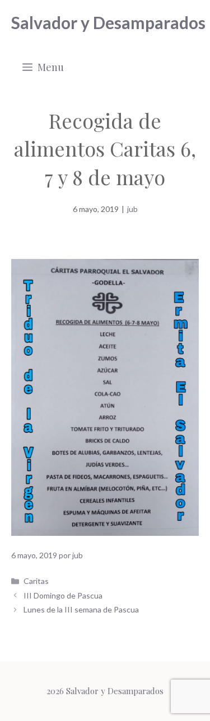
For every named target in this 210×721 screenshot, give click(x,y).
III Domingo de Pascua (63, 595)
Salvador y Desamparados (108, 22)
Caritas (36, 581)
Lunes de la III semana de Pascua (81, 609)
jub (132, 209)
